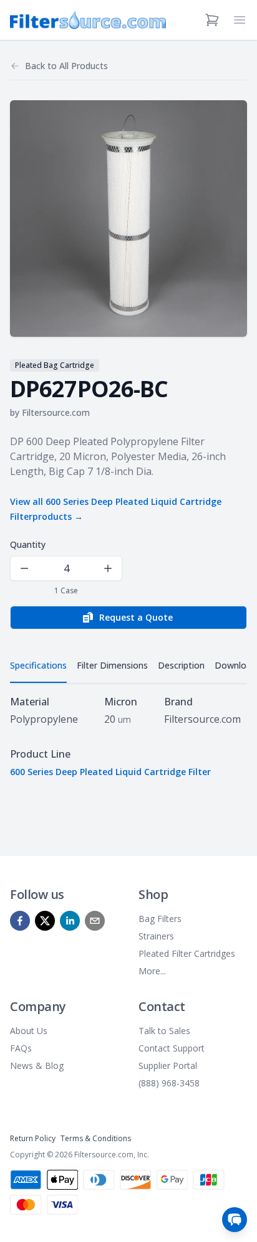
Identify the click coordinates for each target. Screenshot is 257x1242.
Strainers (156, 936)
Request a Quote (136, 617)
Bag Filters (160, 918)
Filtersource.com (56, 412)
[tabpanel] (128, 736)
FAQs (21, 1048)
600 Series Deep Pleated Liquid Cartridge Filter (110, 772)
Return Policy (33, 1138)
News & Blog (37, 1065)
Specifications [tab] (38, 665)
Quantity (28, 544)
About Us (28, 1031)
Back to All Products (66, 66)
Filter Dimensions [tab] (112, 665)
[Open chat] (234, 1219)
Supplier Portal (167, 1065)
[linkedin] (70, 921)
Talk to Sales (164, 1031)
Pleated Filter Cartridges (186, 953)
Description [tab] (181, 665)
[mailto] (95, 921)
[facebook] (20, 921)
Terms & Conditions (96, 1138)
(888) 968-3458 (169, 1083)
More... (152, 971)
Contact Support (171, 1048)
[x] (45, 921)
